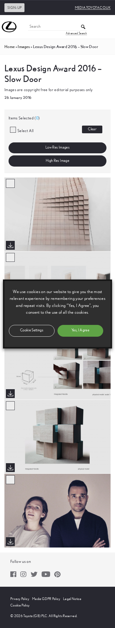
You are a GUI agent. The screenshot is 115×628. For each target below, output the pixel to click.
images (24, 46)
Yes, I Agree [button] (80, 330)
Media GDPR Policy (46, 599)
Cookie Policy (20, 605)
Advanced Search (76, 33)
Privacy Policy (19, 599)
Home (9, 46)
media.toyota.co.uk (93, 7)
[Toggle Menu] (107, 27)
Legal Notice (72, 599)
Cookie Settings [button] (31, 330)
